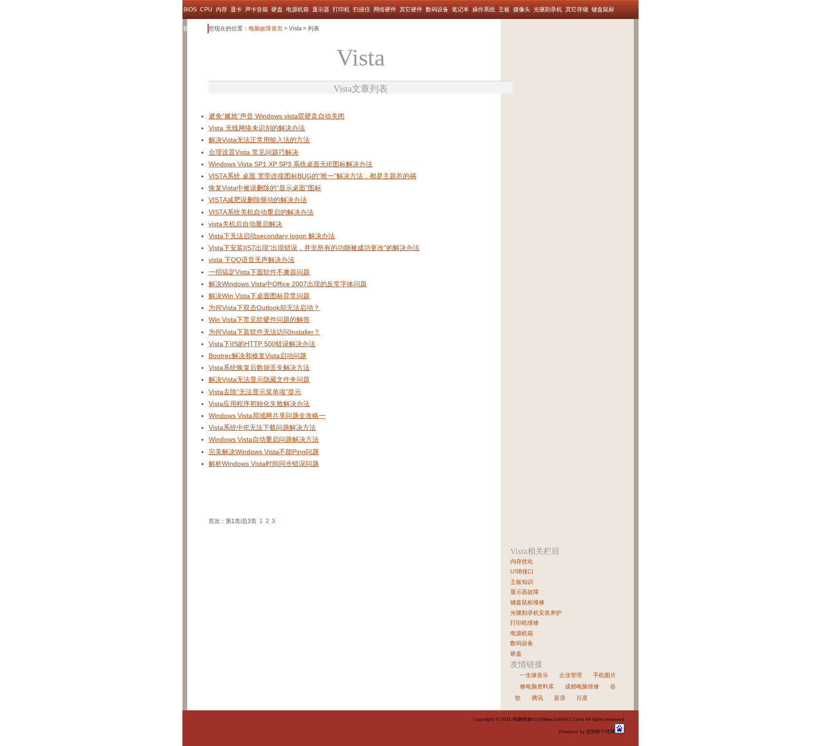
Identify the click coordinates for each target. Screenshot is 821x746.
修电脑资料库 (537, 686)
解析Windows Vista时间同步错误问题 (264, 463)
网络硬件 (384, 9)
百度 (582, 698)
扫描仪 (361, 9)
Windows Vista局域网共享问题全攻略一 (267, 415)
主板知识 (521, 582)
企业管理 (570, 675)
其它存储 (576, 9)
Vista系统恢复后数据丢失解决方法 (259, 367)
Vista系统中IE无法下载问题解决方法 (262, 427)
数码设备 (437, 9)
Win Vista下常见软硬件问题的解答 (259, 319)
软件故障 (194, 28)
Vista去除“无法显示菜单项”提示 (255, 392)
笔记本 (460, 9)
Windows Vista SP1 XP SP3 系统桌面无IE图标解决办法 (290, 164)
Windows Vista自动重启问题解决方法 (264, 439)
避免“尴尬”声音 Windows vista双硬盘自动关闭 (276, 116)
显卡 (236, 9)
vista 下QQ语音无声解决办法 (252, 259)
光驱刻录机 (548, 9)
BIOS (190, 9)
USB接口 (522, 571)
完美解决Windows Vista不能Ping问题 (264, 451)
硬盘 (277, 9)
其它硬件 (411, 9)
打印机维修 (524, 623)
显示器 (320, 9)
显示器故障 (524, 592)
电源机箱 (297, 9)
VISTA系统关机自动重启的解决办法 (261, 212)
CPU (206, 9)
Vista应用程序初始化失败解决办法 (259, 403)
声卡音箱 (256, 9)
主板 (504, 9)
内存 (221, 9)
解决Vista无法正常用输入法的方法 (259, 140)
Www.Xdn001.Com (562, 719)
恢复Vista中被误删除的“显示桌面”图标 (265, 188)
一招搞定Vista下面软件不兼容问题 (259, 272)
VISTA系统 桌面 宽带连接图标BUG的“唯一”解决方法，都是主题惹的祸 (312, 176)
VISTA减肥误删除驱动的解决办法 (258, 199)
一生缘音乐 (534, 675)
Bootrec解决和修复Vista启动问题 (257, 355)
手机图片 (604, 675)
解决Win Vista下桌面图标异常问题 (259, 296)
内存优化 (521, 561)
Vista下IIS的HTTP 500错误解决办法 (262, 344)
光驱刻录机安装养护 (536, 613)
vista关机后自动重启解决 (245, 224)
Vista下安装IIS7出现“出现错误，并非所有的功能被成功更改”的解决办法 (314, 248)
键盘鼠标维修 (527, 602)
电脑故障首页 (265, 28)
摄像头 (521, 9)
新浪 (559, 698)
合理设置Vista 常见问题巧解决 (253, 152)
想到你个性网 (600, 731)
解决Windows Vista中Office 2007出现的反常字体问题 (288, 284)
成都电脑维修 (582, 686)
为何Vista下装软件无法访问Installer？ (264, 332)
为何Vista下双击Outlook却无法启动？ (264, 307)
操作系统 (483, 9)
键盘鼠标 (603, 9)
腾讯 (537, 698)
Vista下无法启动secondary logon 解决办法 (272, 236)
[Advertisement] (320, 106)
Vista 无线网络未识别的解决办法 (257, 128)
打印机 (341, 9)
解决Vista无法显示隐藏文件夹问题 (259, 379)
